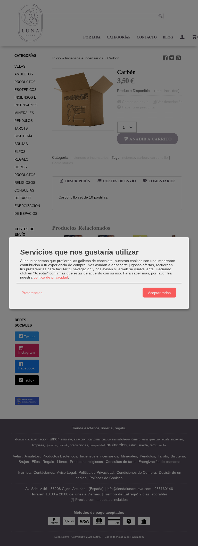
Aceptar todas (159, 292)
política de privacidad (51, 277)
